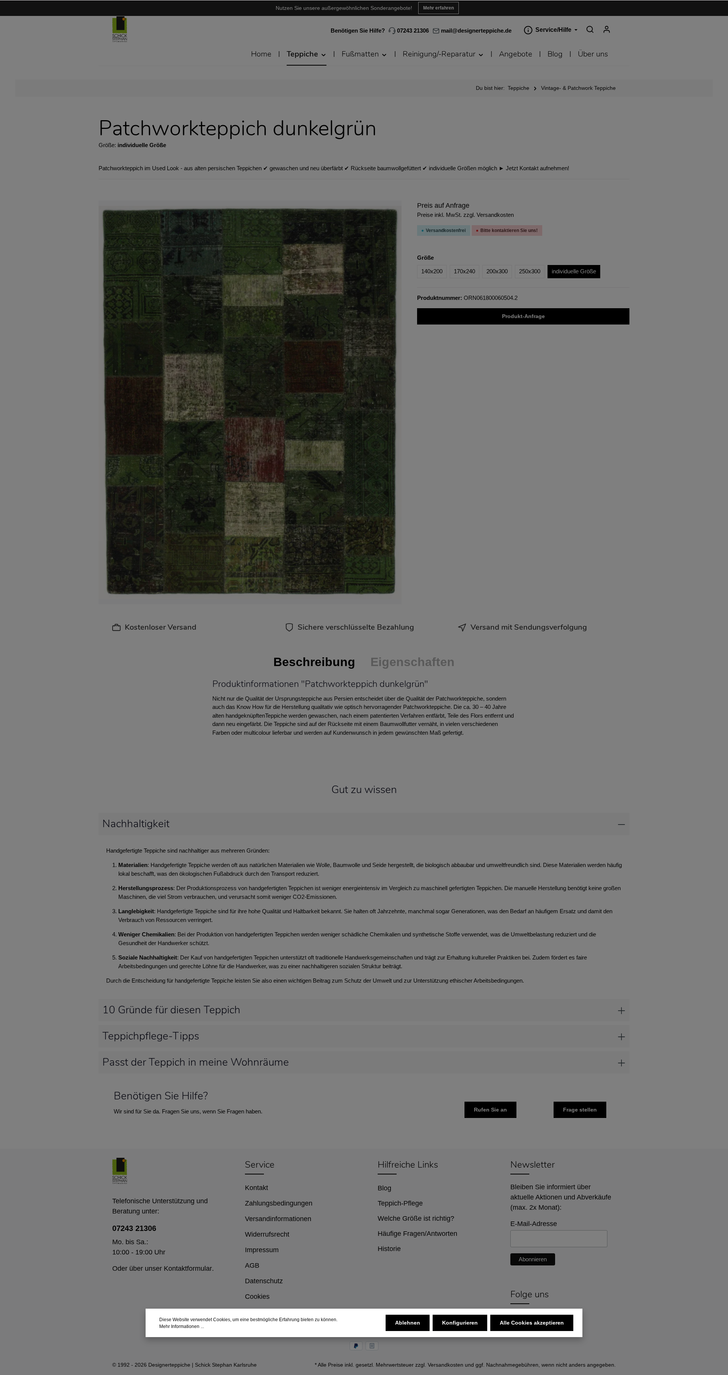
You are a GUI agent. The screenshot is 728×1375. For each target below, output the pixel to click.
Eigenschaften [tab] (412, 662)
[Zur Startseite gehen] (119, 29)
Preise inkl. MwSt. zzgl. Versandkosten (465, 215)
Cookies (257, 1296)
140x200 (431, 271)
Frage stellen (580, 1110)
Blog (384, 1188)
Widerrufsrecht (267, 1234)
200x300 (497, 271)
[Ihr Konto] (606, 29)
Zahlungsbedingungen (278, 1203)
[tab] (314, 662)
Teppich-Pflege (400, 1203)
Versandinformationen (278, 1219)
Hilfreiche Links (408, 1165)
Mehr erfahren (438, 8)
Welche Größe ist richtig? (416, 1218)
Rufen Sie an (490, 1110)
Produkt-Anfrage (523, 316)
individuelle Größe (574, 271)
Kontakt (256, 1188)
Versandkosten (445, 1365)
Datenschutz (264, 1281)
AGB (252, 1265)
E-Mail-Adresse (533, 1224)
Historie (389, 1249)
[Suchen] (590, 29)
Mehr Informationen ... (181, 1326)
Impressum (262, 1250)
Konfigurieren (460, 1323)
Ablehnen (407, 1323)
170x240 (464, 271)
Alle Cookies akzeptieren (532, 1323)
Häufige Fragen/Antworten (417, 1233)
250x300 (529, 271)
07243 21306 (412, 30)
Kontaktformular (188, 1268)
